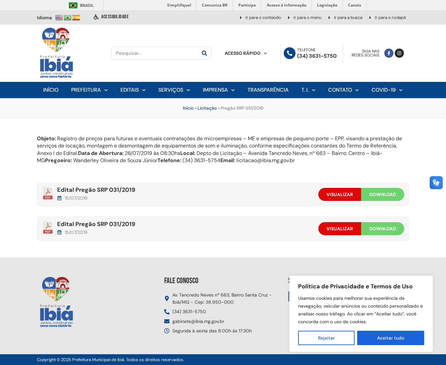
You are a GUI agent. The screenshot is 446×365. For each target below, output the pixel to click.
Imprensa (215, 89)
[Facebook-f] (388, 53)
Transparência (268, 89)
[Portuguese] (68, 17)
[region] (361, 314)
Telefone (306, 50)
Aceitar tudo (390, 338)
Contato (340, 89)
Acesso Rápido (243, 53)
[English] (59, 17)
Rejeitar (326, 338)
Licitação (207, 108)
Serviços (170, 89)
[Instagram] (399, 53)
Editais (129, 89)
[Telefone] (289, 53)
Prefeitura (86, 89)
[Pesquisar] (204, 53)
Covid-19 (384, 89)
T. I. (305, 89)
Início (50, 89)
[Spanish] (76, 17)
